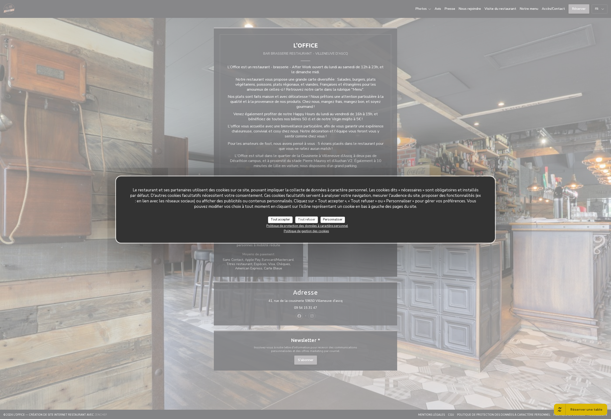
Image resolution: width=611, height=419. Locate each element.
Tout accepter (280, 219)
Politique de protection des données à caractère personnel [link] (307, 226)
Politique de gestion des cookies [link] (306, 231)
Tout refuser (306, 219)
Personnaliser (332, 219)
